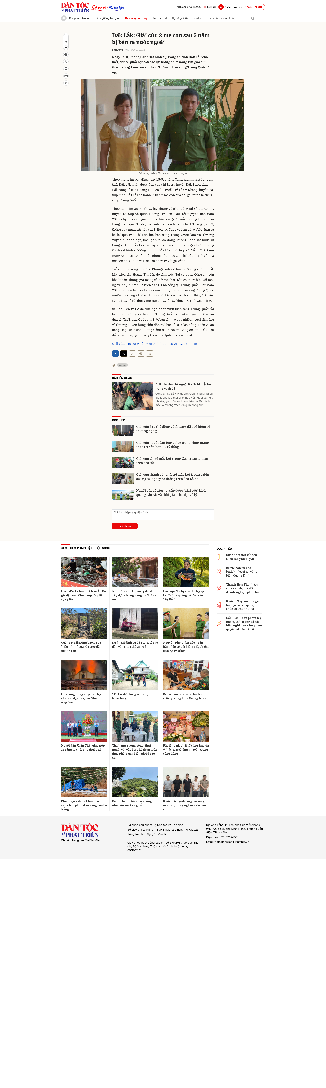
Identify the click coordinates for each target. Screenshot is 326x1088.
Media (197, 18)
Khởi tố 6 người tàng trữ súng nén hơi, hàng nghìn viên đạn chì (184, 805)
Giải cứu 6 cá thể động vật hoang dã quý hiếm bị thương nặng (173, 429)
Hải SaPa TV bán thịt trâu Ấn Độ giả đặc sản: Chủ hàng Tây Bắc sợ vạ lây (83, 595)
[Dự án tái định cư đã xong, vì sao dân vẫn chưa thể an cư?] (135, 623)
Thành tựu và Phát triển (220, 18)
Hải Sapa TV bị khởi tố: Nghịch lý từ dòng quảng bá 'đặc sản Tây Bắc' (185, 595)
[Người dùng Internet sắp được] (123, 496)
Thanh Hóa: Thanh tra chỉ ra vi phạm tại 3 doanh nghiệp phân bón (243, 588)
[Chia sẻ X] (123, 353)
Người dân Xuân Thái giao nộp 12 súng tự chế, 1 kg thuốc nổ (83, 747)
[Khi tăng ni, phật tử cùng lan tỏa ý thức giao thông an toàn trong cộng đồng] (186, 726)
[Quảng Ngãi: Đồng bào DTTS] (84, 623)
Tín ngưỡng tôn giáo (107, 18)
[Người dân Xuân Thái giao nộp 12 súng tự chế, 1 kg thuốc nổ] (84, 726)
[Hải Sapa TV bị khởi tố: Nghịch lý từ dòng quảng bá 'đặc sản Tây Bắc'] (186, 572)
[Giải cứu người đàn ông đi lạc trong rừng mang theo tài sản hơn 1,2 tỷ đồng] (123, 448)
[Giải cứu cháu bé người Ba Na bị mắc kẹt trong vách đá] (132, 396)
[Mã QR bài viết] (66, 83)
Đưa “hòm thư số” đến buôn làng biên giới (241, 556)
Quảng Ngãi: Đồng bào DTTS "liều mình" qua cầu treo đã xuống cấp (81, 646)
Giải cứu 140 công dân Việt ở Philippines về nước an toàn (154, 343)
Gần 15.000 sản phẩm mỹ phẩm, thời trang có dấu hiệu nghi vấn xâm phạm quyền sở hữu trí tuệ (244, 623)
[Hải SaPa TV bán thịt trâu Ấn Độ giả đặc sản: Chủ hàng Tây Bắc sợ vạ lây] (84, 572)
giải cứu (122, 365)
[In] (140, 353)
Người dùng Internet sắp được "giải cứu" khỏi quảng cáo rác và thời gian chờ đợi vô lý (171, 493)
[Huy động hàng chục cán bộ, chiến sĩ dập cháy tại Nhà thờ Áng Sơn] (84, 675)
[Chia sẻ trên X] (66, 61)
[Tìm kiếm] (252, 18)
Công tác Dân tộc (79, 18)
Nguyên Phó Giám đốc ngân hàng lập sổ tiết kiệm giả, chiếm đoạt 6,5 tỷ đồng (186, 646)
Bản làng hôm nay (136, 18)
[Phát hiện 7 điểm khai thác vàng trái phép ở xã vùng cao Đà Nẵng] (84, 782)
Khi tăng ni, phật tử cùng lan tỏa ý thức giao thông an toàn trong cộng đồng (186, 749)
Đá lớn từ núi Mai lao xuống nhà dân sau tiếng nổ (132, 803)
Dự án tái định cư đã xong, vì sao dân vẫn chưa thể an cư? (135, 644)
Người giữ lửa (180, 18)
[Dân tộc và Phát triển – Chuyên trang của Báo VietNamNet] (75, 7)
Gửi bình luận (125, 526)
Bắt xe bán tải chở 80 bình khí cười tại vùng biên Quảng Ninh (184, 696)
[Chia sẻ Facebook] (66, 54)
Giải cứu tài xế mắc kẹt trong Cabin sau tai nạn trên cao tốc (172, 461)
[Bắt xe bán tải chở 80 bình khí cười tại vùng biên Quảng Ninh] (186, 675)
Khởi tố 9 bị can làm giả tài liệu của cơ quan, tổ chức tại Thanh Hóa (242, 604)
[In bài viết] (66, 76)
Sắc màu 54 (159, 18)
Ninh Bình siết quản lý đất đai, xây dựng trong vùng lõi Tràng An (134, 595)
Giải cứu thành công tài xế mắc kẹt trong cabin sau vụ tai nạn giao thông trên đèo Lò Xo (172, 477)
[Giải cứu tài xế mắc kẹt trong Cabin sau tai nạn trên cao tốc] (123, 464)
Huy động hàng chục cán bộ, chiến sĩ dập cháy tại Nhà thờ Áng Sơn (81, 698)
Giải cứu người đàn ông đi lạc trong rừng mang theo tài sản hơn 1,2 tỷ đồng (172, 445)
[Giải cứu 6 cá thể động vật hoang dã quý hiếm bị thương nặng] (123, 432)
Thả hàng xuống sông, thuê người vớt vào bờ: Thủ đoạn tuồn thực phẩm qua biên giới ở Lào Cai (134, 751)
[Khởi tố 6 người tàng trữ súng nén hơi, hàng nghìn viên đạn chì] (186, 782)
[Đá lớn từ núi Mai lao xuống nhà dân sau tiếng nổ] (135, 782)
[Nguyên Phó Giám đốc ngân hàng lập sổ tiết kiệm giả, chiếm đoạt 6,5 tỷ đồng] (186, 623)
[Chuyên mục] (261, 18)
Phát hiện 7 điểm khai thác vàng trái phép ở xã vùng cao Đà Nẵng (84, 805)
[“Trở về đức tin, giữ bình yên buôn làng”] (135, 675)
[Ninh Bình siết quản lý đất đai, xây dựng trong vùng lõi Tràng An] (135, 572)
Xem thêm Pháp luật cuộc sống (85, 548)
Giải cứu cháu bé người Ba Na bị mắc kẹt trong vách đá (183, 386)
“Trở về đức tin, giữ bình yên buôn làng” (132, 696)
